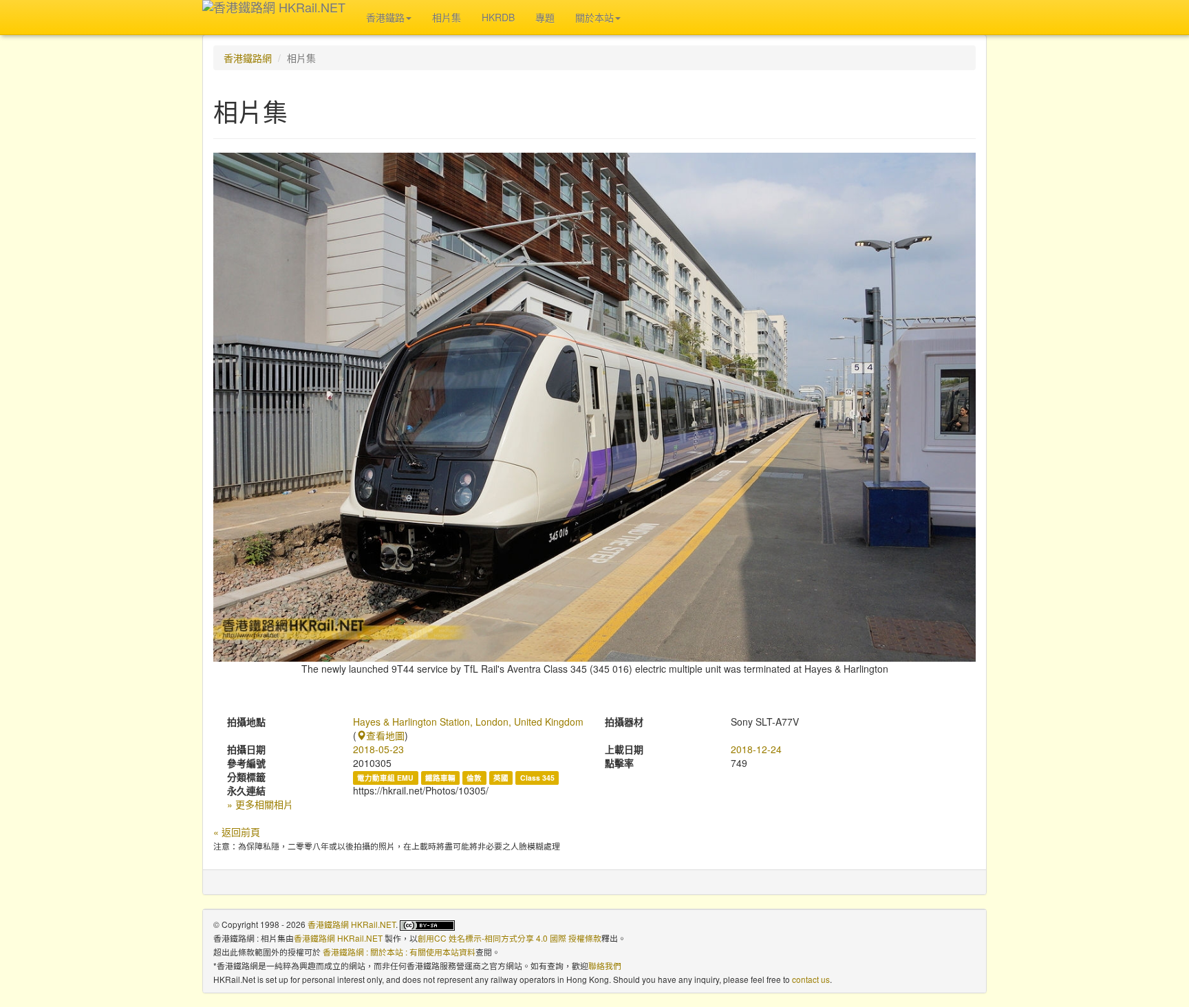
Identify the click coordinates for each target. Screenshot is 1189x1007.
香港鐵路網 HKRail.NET (352, 924)
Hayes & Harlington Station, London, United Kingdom (468, 721)
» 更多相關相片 (260, 804)
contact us (811, 979)
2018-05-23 (378, 749)
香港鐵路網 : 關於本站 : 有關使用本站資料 (399, 951)
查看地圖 (385, 735)
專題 (545, 17)
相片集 (446, 17)
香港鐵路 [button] (385, 17)
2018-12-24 (756, 749)
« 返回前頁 (236, 831)
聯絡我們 (604, 965)
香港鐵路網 (248, 58)
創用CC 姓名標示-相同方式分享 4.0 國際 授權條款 (509, 938)
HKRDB (498, 17)
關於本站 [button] (594, 17)
